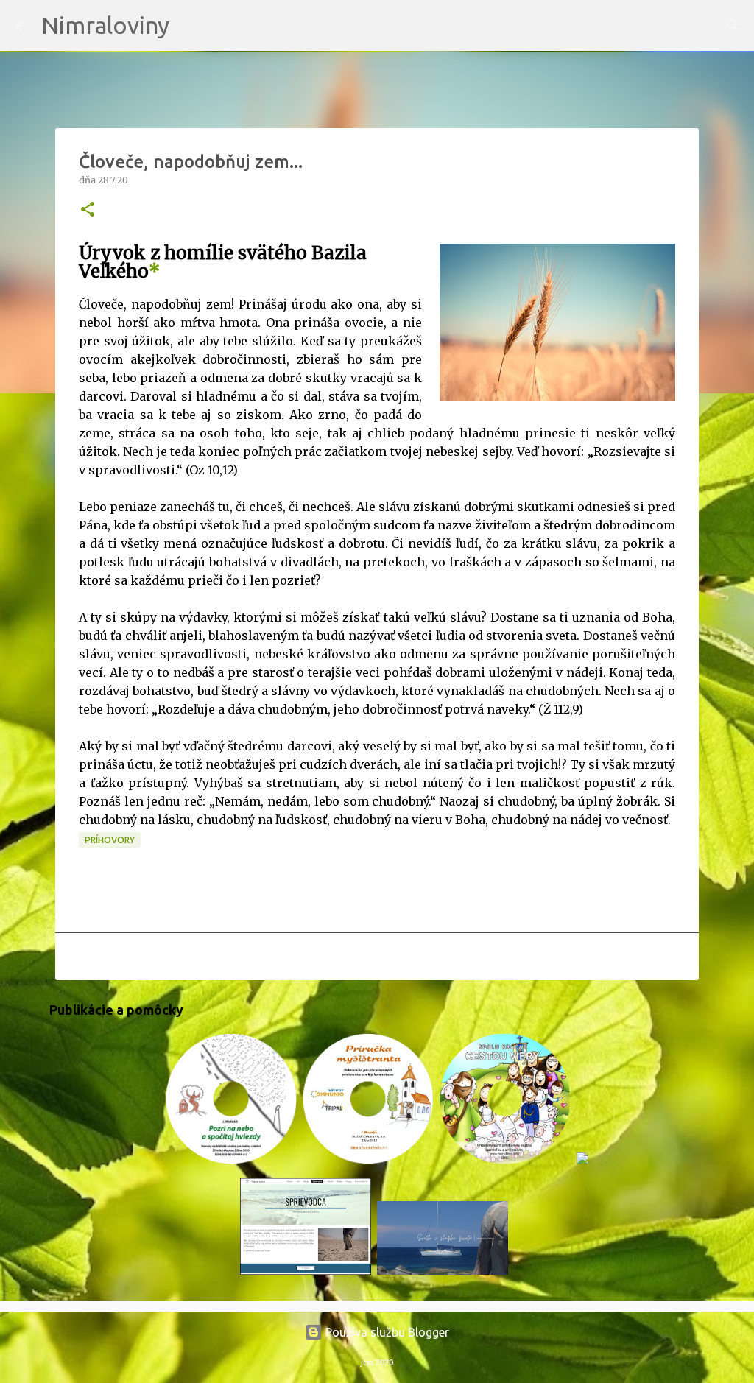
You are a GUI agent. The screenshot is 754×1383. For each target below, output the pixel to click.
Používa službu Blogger (386, 1332)
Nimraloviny (105, 25)
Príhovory (110, 840)
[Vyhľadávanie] (190, 25)
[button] (87, 210)
